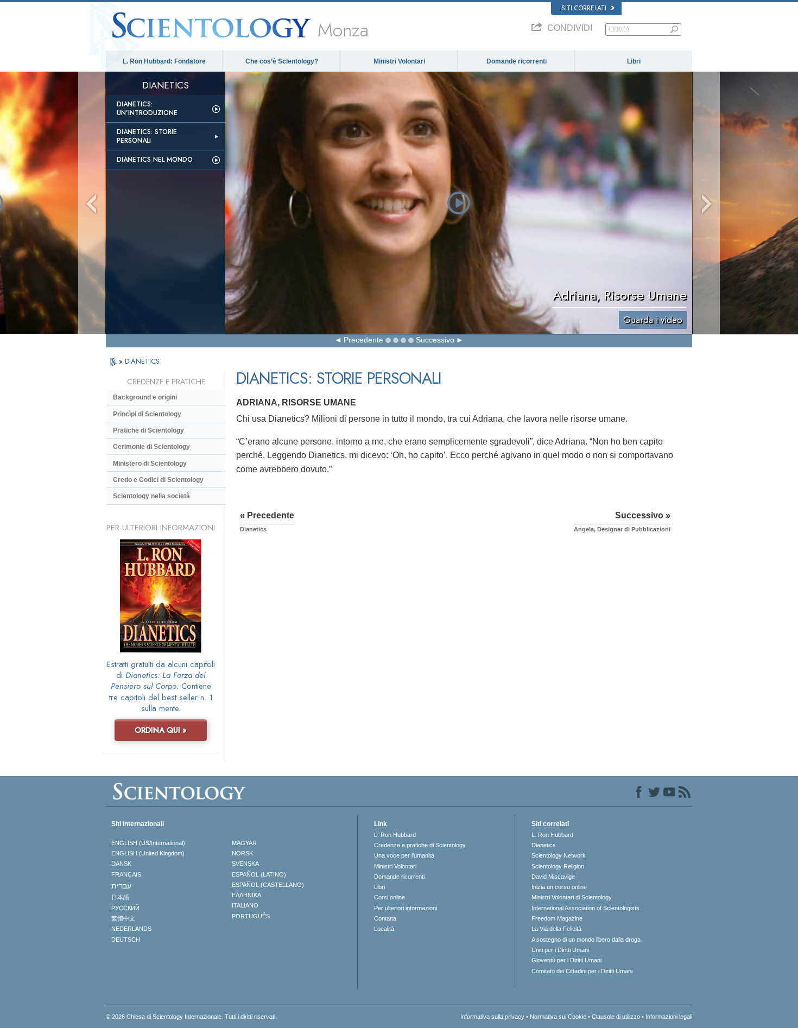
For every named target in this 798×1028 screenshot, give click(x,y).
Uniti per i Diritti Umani (560, 950)
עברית (121, 885)
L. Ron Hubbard (395, 835)
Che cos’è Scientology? (281, 61)
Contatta (385, 918)
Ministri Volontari (399, 61)
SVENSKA (245, 863)
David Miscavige (553, 876)
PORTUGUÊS (251, 916)
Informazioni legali (668, 1016)
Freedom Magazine (556, 918)
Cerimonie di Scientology (151, 446)
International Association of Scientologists (585, 908)
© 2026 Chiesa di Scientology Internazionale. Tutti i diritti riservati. (191, 1016)
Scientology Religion (557, 866)
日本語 (120, 897)
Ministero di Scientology (150, 463)
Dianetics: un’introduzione (147, 108)
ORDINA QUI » (161, 730)
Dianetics (543, 845)
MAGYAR (244, 843)
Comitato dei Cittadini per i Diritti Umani (581, 971)
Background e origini (145, 397)
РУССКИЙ (125, 908)
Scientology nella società (151, 496)
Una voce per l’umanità (404, 855)
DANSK (121, 863)
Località (384, 928)
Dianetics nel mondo (155, 159)
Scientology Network (558, 855)
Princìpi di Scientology (147, 414)
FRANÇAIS (126, 874)
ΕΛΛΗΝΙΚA (246, 895)
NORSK (242, 853)
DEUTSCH (125, 939)
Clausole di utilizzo (616, 1016)
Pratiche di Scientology (148, 430)
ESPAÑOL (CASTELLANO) (268, 884)
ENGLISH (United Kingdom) (148, 853)
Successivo (435, 339)
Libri (634, 61)
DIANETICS (142, 361)
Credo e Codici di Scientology (158, 480)
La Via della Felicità (556, 928)
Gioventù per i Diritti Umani (566, 960)
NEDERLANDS (131, 928)
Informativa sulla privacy (492, 1016)
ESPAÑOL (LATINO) (259, 874)
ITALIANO (245, 905)
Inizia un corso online (559, 887)
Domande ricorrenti (516, 61)
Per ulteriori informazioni (405, 908)
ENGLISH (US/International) (148, 843)
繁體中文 (123, 918)
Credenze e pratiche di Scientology (420, 845)
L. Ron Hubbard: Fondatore (164, 61)
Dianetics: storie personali (147, 136)
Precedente (363, 339)
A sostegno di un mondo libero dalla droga (586, 939)
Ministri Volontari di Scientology (571, 897)
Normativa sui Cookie (558, 1016)
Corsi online (389, 897)
